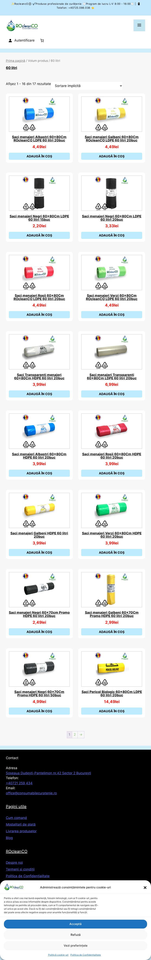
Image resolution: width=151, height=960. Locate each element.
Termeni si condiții (20, 869)
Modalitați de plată (21, 824)
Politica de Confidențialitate (85, 954)
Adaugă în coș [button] (39, 156)
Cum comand (16, 818)
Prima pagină (15, 61)
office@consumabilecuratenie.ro (31, 793)
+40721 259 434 (19, 783)
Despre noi (14, 863)
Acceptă (75, 924)
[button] (145, 888)
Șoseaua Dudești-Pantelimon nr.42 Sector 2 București (48, 773)
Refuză (76, 935)
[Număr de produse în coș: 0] (42, 40)
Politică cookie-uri (58, 954)
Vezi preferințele (75, 945)
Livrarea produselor (21, 831)
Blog (9, 838)
